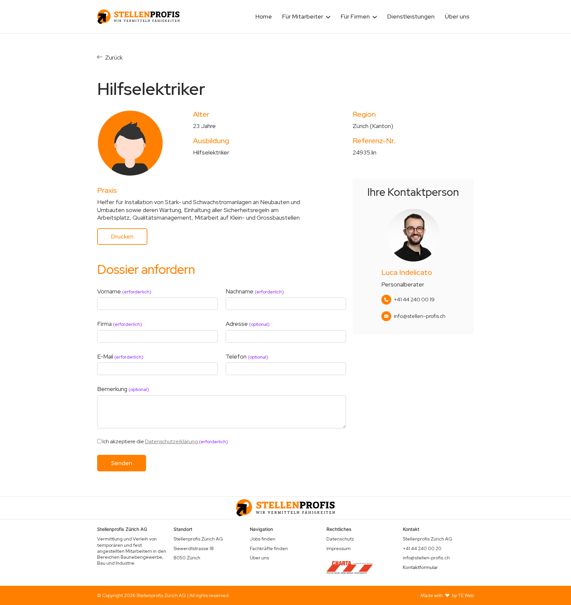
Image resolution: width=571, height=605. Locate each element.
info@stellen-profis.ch (419, 316)
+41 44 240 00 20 (422, 548)
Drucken (122, 236)
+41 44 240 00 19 (414, 299)
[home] (138, 16)
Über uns (457, 16)
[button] (306, 17)
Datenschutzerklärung (171, 441)
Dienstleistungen (411, 16)
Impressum (338, 548)
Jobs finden (262, 539)
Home (263, 16)
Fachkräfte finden (269, 548)
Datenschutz (340, 539)
